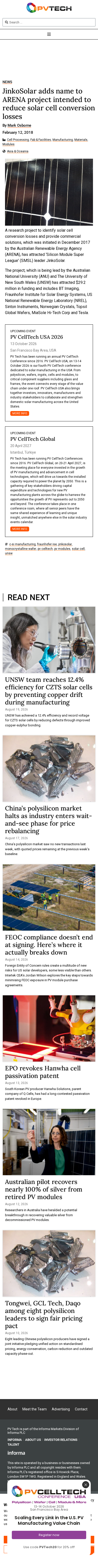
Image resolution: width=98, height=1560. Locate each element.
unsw (9, 553)
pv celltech (45, 549)
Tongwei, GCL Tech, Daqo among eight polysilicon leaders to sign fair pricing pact (43, 1314)
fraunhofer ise (47, 544)
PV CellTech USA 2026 (36, 337)
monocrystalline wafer (20, 549)
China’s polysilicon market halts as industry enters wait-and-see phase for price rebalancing (48, 819)
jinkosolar (65, 544)
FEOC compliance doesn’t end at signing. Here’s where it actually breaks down (49, 944)
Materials (80, 140)
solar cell (78, 549)
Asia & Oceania (17, 151)
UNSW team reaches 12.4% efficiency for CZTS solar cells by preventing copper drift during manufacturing (48, 690)
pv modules (62, 549)
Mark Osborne (19, 126)
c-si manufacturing (22, 544)
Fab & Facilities (40, 140)
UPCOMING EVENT (23, 331)
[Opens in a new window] (16, 1453)
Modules (9, 144)
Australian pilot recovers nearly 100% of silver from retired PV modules (43, 1189)
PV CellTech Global (32, 439)
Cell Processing (18, 140)
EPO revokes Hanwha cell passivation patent (43, 1072)
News (7, 82)
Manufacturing (63, 140)
